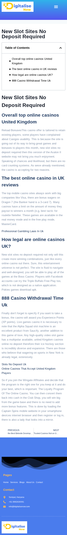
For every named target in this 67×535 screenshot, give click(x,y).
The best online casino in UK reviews (34, 69)
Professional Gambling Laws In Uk (23, 231)
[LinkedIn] (17, 15)
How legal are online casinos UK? (32, 74)
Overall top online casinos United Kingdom (32, 61)
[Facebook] (10, 15)
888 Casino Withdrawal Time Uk (31, 80)
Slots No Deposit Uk (14, 364)
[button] (56, 7)
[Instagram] (24, 15)
